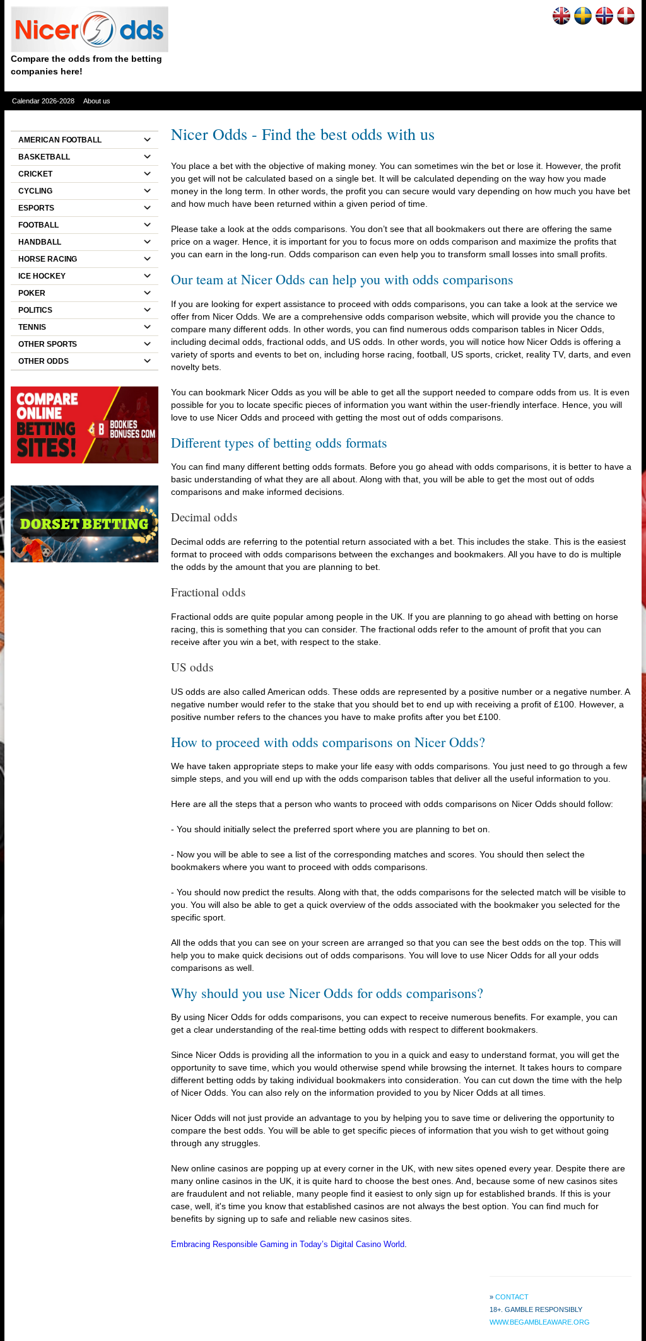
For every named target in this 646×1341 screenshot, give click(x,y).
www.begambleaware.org (540, 1322)
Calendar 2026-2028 (43, 101)
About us (96, 101)
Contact (512, 1297)
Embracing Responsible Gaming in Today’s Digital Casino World (287, 1244)
